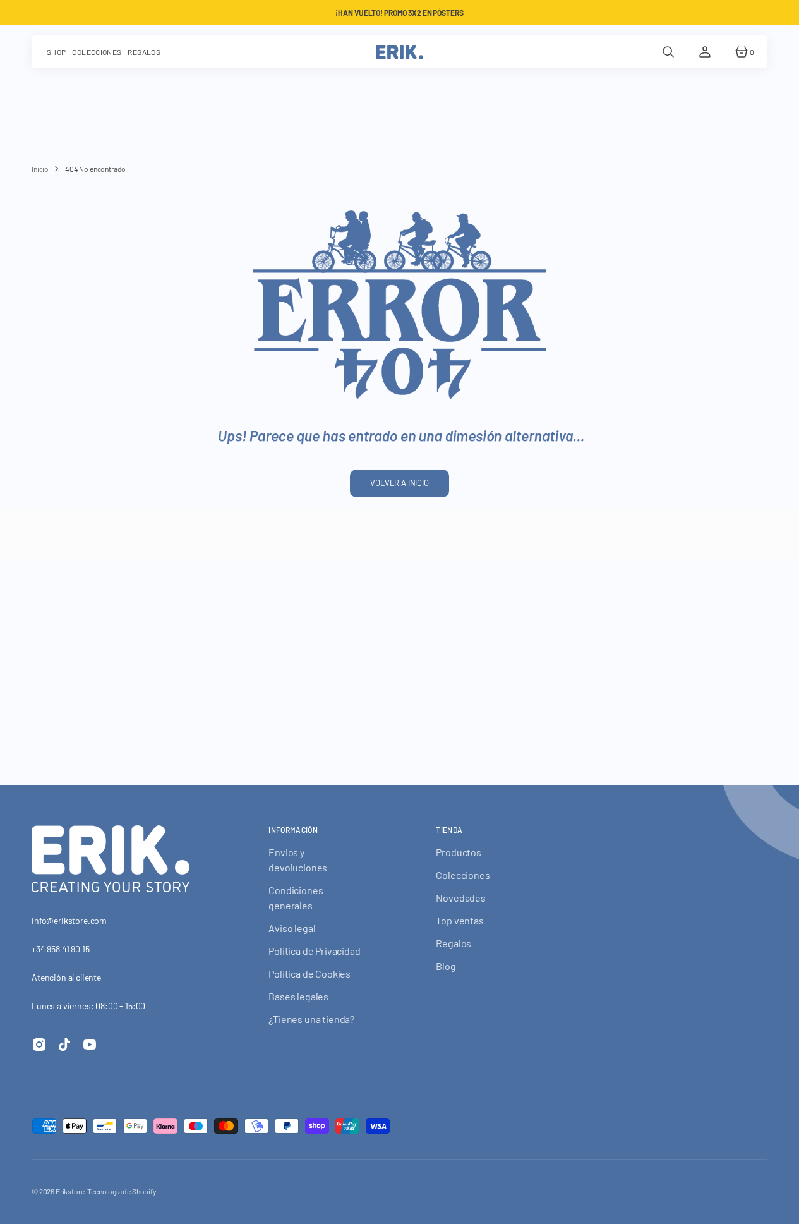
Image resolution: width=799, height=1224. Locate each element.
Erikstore (70, 1191)
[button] (668, 52)
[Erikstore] (399, 51)
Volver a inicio (399, 483)
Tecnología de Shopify (122, 1191)
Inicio (40, 168)
